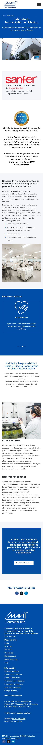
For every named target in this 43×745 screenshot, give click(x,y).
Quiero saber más (23, 563)
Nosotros (8, 646)
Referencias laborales (13, 674)
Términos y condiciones (14, 681)
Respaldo (8, 649)
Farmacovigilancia (11, 671)
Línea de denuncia (12, 678)
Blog (6, 662)
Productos (8, 653)
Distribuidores (10, 656)
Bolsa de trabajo (11, 659)
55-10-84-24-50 (15, 721)
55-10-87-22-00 (18, 719)
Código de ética (10, 691)
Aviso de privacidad (12, 687)
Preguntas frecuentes (13, 684)
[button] (17, 346)
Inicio (4, 15)
